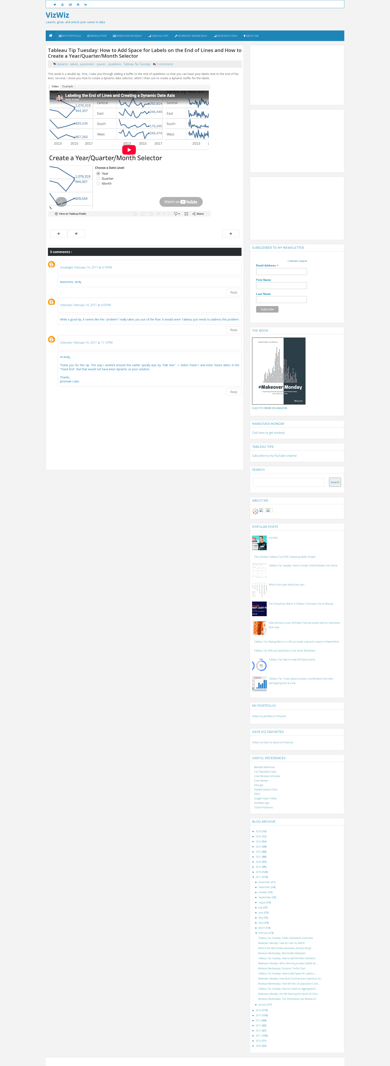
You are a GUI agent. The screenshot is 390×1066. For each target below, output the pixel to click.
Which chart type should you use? (286, 584)
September (265, 897)
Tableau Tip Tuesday (137, 64)
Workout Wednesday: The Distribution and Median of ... (288, 999)
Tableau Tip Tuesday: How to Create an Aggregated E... (288, 988)
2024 (259, 841)
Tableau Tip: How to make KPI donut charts (292, 659)
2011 (259, 1035)
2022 (259, 851)
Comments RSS (244, 1061)
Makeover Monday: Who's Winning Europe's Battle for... (288, 963)
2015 (259, 1015)
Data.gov (258, 785)
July (261, 907)
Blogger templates (188, 1061)
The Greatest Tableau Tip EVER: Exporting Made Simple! (285, 556)
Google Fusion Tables (265, 798)
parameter (87, 64)
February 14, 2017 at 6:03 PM (92, 305)
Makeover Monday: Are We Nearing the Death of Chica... (288, 994)
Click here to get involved (268, 433)
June (261, 912)
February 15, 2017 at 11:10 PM (93, 342)
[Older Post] (230, 233)
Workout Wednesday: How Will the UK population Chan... (289, 983)
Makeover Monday (129, 36)
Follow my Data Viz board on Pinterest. (273, 742)
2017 (259, 877)
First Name (263, 279)
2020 (259, 862)
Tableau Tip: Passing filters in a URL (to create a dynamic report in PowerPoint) (296, 641)
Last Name (263, 293)
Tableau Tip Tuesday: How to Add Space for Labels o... (287, 973)
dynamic (63, 64)
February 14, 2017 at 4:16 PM (93, 267)
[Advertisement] (282, 72)
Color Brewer (261, 780)
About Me (252, 36)
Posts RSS (230, 1061)
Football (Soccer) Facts (265, 789)
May (261, 917)
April (261, 922)
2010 (259, 1040)
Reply (233, 292)
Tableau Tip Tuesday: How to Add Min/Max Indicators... (287, 958)
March (262, 928)
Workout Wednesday (192, 36)
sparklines (115, 64)
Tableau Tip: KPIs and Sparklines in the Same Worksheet (284, 650)
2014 (259, 1020)
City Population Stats (265, 771)
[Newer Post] (58, 233)
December (265, 882)
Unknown (66, 305)
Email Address (267, 265)
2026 (259, 831)
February (264, 933)
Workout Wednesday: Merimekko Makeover (282, 953)
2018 (259, 872)
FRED (257, 794)
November (265, 887)
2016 (259, 1010)
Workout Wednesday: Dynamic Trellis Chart (282, 968)
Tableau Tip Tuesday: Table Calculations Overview (285, 938)
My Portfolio (71, 36)
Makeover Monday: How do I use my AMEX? (281, 943)
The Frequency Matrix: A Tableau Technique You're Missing (301, 603)
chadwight (66, 267)
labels (74, 64)
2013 (259, 1025)
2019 (259, 867)
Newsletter (98, 36)
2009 (259, 1046)
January (263, 1004)
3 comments (165, 64)
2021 (259, 856)
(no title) (273, 537)
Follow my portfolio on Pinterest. (269, 716)
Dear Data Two (226, 36)
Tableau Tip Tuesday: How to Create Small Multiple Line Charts (303, 565)
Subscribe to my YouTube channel (274, 456)
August (262, 902)
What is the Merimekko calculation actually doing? (284, 948)
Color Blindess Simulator (267, 776)
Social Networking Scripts (212, 1061)
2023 (259, 846)
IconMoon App (261, 803)
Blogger (174, 1061)
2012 (259, 1030)
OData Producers (263, 807)
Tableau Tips (159, 36)
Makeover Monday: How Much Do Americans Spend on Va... (290, 978)
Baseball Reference (264, 767)
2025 (259, 836)
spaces (101, 64)
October (263, 892)
